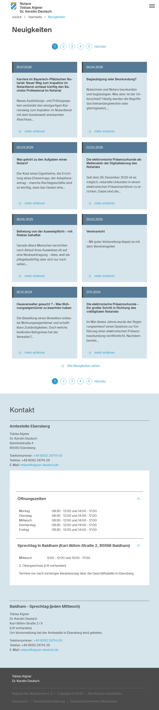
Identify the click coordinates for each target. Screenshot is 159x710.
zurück (18, 17)
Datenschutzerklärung (49, 701)
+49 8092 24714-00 (47, 456)
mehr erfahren (34, 131)
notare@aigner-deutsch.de (39, 465)
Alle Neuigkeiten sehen (83, 366)
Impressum (20, 701)
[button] (79, 498)
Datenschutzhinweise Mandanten (93, 701)
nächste (100, 47)
